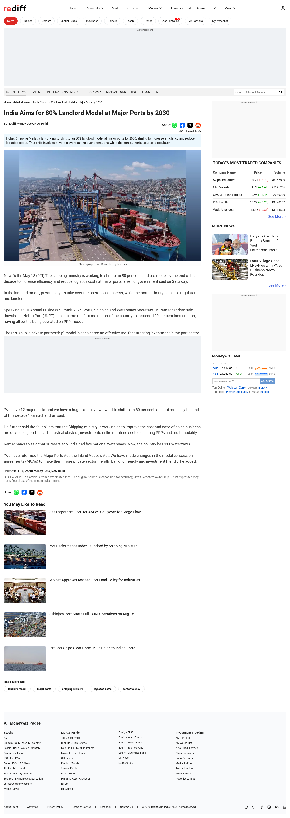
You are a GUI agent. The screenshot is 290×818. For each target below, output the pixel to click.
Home (73, 8)
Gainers (112, 21)
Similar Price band (14, 768)
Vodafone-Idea (223, 210)
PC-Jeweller (221, 202)
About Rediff (11, 806)
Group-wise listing (14, 753)
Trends (148, 21)
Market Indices (184, 763)
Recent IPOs (10, 763)
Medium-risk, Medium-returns (77, 748)
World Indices (183, 773)
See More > (277, 217)
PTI (16, 471)
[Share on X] (254, 807)
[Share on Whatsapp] (174, 125)
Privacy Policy (55, 806)
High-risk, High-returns (74, 743)
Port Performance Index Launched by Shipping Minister (92, 546)
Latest (36, 91)
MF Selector (68, 788)
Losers (130, 21)
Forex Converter (185, 758)
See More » (277, 285)
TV (214, 8)
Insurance (92, 21)
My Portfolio (195, 21)
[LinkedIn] (284, 807)
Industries (149, 91)
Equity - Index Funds (130, 737)
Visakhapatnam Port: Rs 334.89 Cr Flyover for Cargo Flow (94, 512)
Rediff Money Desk (20, 123)
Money (153, 8)
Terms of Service (81, 806)
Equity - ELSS (125, 732)
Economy (94, 91)
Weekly (26, 743)
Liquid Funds (68, 773)
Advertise (32, 806)
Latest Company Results (18, 783)
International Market (64, 91)
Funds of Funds (70, 763)
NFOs (64, 783)
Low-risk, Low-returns (73, 753)
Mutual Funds (69, 21)
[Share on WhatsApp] (246, 807)
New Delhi (41, 123)
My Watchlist (220, 21)
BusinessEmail (180, 8)
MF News (123, 757)
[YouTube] (277, 807)
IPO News (24, 763)
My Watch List (184, 743)
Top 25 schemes (70, 737)
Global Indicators (185, 753)
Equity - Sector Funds (130, 742)
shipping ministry (72, 689)
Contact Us (126, 806)
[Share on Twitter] (190, 125)
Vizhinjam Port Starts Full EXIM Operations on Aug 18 (91, 614)
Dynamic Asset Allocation (76, 778)
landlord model (17, 689)
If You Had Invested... (188, 748)
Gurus (201, 8)
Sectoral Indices (185, 768)
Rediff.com (157, 806)
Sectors (46, 21)
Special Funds (69, 768)
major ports (44, 689)
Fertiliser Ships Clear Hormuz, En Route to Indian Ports (91, 648)
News (130, 8)
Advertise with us (185, 778)
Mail (115, 8)
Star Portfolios (170, 21)
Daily (17, 743)
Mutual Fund (116, 91)
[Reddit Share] (197, 125)
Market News (16, 91)
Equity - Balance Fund (130, 747)
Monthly (36, 743)
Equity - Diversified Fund (132, 752)
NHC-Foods (221, 187)
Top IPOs (15, 758)
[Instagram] (269, 807)
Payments (93, 8)
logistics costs (103, 689)
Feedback (105, 806)
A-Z (6, 737)
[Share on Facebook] (182, 125)
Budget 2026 (125, 762)
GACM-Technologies (227, 195)
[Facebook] (261, 807)
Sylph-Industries (224, 180)
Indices (28, 21)
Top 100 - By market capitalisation (23, 778)
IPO (133, 91)
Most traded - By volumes (18, 773)
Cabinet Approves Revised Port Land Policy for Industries (94, 580)
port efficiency (131, 689)
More (228, 8)
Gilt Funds (67, 758)
